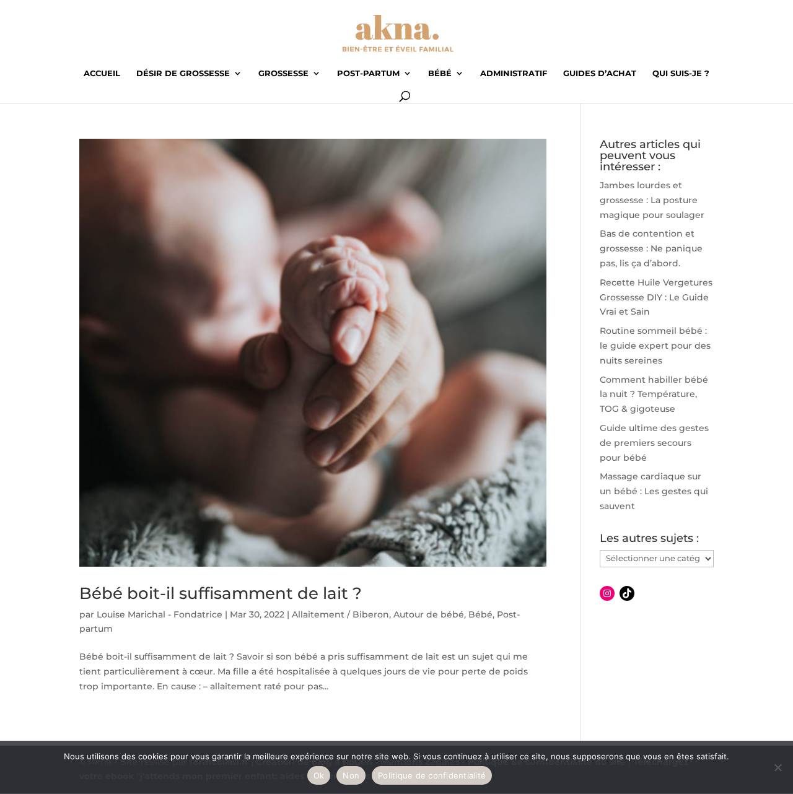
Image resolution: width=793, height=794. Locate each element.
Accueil (102, 73)
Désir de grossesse (183, 73)
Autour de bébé (428, 614)
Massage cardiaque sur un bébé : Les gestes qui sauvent (654, 491)
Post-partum (368, 73)
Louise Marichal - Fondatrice (159, 614)
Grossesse (283, 73)
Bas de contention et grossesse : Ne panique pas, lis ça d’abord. (651, 248)
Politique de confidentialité (432, 775)
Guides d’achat (599, 73)
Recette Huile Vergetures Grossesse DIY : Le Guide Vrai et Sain (656, 297)
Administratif (513, 73)
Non (351, 775)
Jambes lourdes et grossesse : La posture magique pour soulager (652, 200)
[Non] (777, 767)
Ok (319, 775)
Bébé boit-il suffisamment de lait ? (220, 593)
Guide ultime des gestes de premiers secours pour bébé (654, 442)
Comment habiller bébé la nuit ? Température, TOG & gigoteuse (654, 394)
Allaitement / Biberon (340, 614)
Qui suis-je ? (680, 73)
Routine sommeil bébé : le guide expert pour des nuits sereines (655, 345)
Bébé (440, 73)
